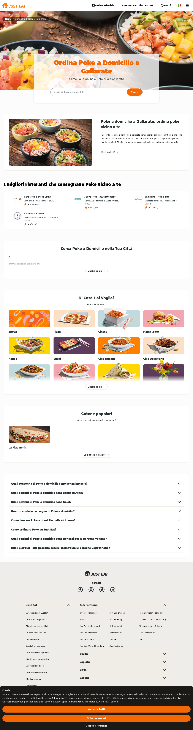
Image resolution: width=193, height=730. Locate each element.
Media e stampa (33, 679)
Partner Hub (31, 685)
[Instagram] (91, 590)
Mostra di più (108, 152)
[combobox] (88, 92)
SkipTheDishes (116, 646)
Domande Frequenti (35, 619)
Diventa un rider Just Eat (139, 5)
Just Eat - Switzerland (90, 626)
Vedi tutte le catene (95, 454)
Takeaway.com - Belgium (151, 612)
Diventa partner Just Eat (37, 626)
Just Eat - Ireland (117, 612)
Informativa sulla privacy (37, 652)
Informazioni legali (35, 665)
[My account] (187, 5)
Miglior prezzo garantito (37, 659)
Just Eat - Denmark (88, 632)
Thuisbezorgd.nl (147, 632)
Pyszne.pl (114, 639)
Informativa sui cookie (36, 672)
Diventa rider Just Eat (36, 632)
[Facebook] (80, 590)
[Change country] (179, 5)
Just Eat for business (35, 646)
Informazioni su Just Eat (37, 612)
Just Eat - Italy (115, 619)
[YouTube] (113, 590)
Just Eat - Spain (87, 639)
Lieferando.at (115, 626)
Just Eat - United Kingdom (92, 646)
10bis (141, 639)
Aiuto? (167, 5)
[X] (102, 590)
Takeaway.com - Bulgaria (150, 626)
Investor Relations (88, 612)
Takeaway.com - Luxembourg (152, 619)
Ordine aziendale (104, 5)
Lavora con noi (32, 639)
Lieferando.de (116, 632)
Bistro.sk (84, 619)
